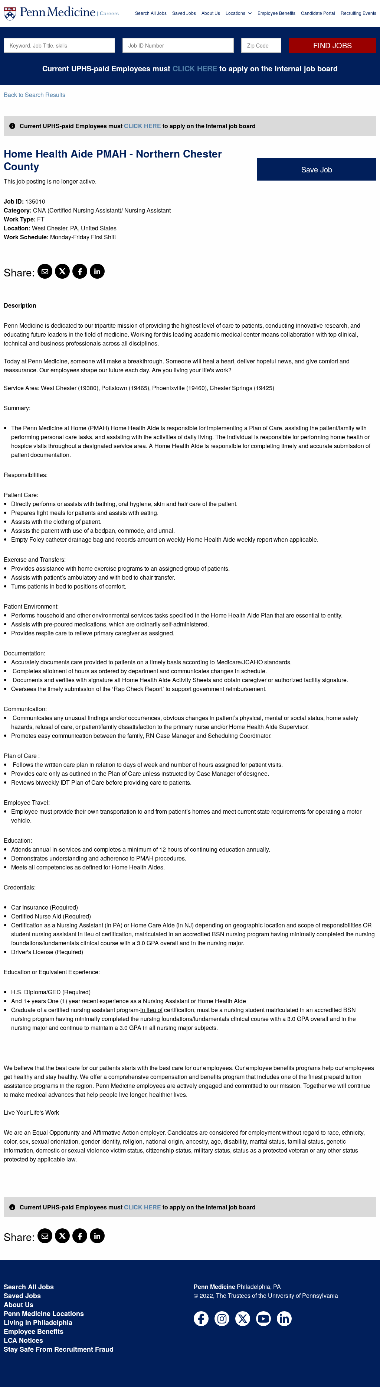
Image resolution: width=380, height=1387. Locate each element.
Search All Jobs (151, 13)
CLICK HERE (195, 68)
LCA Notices (23, 1340)
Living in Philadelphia (38, 1322)
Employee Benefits (276, 13)
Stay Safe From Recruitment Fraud (59, 1349)
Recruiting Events (358, 13)
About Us (211, 13)
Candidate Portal (318, 13)
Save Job (316, 169)
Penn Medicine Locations (44, 1313)
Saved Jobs (184, 13)
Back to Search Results (34, 94)
